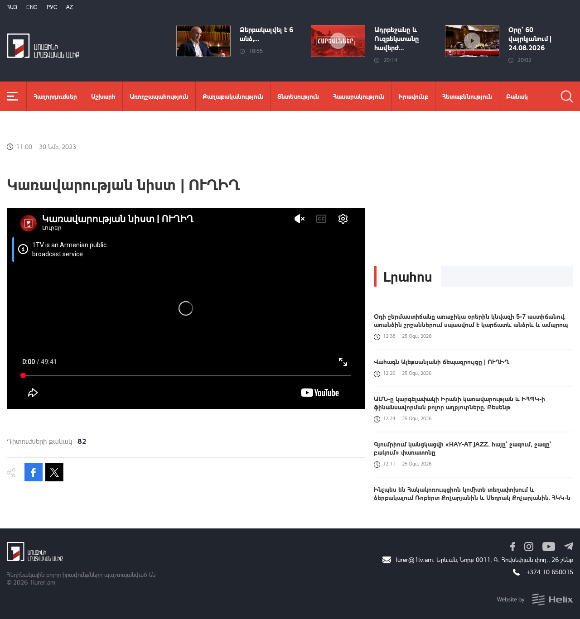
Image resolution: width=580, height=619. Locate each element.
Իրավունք (413, 96)
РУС (52, 7)
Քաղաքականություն (233, 96)
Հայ (12, 7)
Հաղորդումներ (55, 96)
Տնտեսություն (298, 96)
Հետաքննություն (467, 96)
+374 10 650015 (550, 572)
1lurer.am (42, 582)
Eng (32, 7)
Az (69, 7)
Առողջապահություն (159, 96)
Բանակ (517, 96)
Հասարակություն (358, 96)
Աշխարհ (103, 96)
